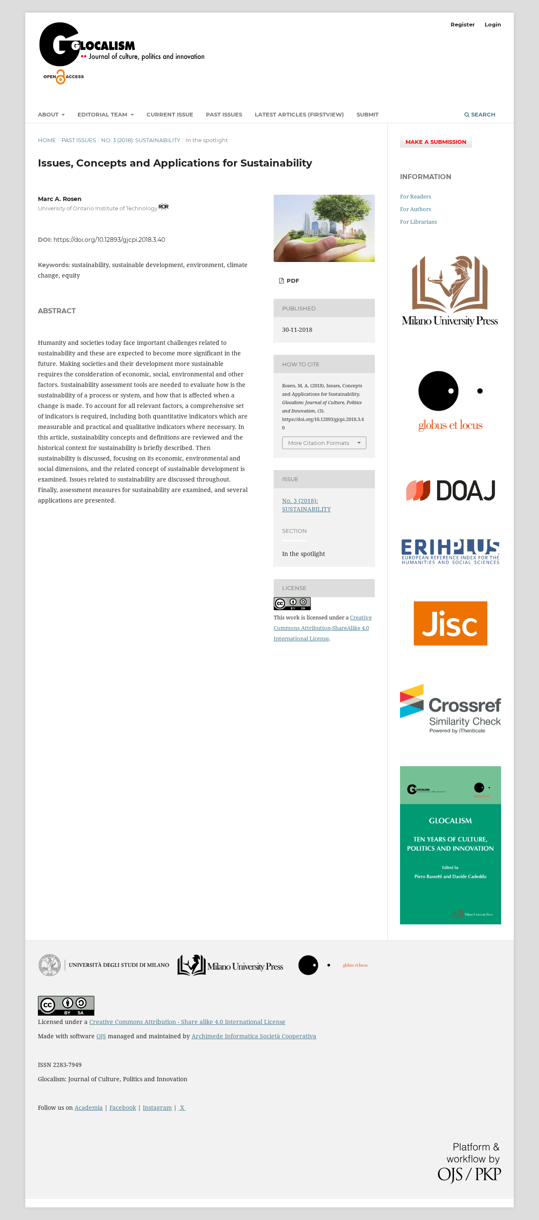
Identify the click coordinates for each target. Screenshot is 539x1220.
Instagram (157, 1107)
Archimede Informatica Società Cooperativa (254, 1036)
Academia (89, 1107)
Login (493, 24)
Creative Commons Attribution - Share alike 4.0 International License (187, 1022)
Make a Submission (436, 141)
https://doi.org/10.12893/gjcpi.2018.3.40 (109, 239)
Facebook (122, 1107)
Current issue (170, 114)
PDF (292, 280)
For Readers (415, 196)
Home (47, 140)
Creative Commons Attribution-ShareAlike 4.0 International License (323, 628)
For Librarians (418, 221)
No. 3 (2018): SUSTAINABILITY (140, 140)
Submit (368, 114)
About (49, 114)
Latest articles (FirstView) (299, 114)
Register (463, 24)
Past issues (224, 114)
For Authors (415, 209)
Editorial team (103, 114)
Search (483, 114)
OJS (101, 1036)
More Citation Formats (318, 442)
